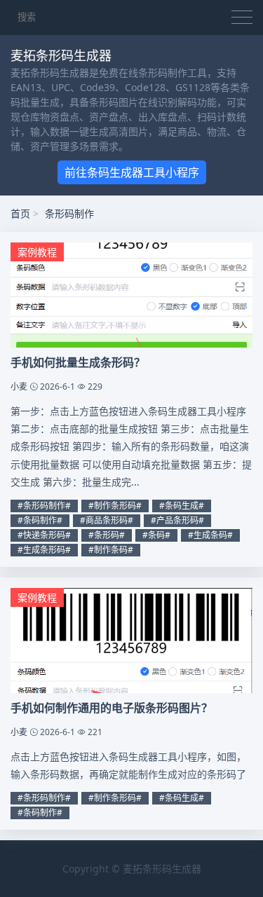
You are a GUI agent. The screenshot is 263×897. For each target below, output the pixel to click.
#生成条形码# (44, 550)
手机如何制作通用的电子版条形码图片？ (112, 708)
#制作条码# (110, 550)
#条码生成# (181, 506)
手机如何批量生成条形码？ (78, 363)
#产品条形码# (177, 520)
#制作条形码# (115, 506)
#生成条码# (210, 535)
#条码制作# (40, 520)
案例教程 (37, 252)
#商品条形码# (106, 520)
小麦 (19, 386)
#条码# (156, 535)
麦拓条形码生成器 (162, 868)
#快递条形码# (44, 535)
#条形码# (106, 535)
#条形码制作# (44, 506)
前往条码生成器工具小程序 (132, 172)
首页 (20, 213)
